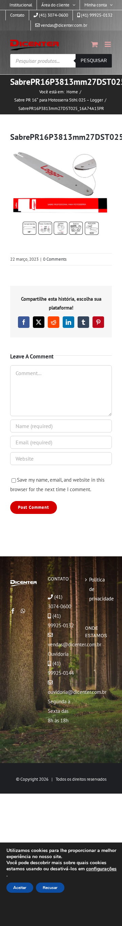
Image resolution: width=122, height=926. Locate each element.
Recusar (50, 887)
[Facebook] (13, 611)
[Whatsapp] (23, 611)
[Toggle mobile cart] (94, 44)
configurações (101, 869)
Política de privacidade (98, 589)
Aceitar (19, 887)
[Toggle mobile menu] (108, 44)
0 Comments (54, 259)
